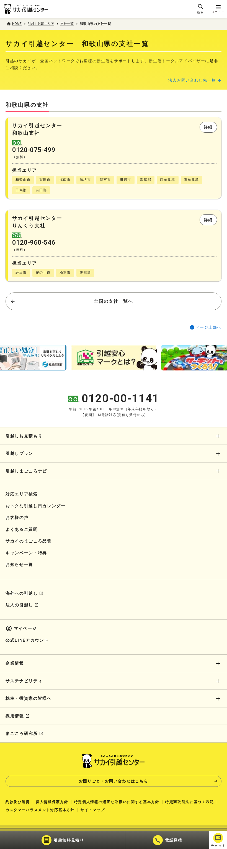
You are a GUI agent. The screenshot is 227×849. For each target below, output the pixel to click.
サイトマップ (93, 810)
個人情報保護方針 (52, 802)
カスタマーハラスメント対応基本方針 (40, 810)
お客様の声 (17, 517)
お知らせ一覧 (19, 564)
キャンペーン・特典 (26, 552)
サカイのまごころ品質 (29, 541)
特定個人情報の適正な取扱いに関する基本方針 (116, 802)
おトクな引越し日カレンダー (36, 505)
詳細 (208, 127)
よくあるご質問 (22, 529)
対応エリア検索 (22, 494)
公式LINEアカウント (27, 640)
